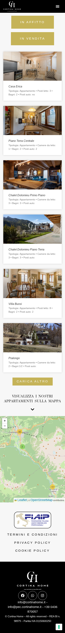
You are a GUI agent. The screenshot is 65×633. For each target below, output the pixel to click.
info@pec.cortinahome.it (24, 607)
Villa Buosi (15, 303)
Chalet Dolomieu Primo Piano (26, 195)
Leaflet (22, 500)
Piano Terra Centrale (21, 140)
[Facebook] (22, 595)
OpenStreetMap (42, 500)
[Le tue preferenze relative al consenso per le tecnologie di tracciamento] (59, 627)
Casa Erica (15, 86)
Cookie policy (32, 550)
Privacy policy (32, 542)
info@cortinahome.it (31, 602)
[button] (57, 6)
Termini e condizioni (32, 534)
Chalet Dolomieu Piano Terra (26, 249)
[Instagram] (42, 595)
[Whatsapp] (32, 595)
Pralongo (14, 358)
